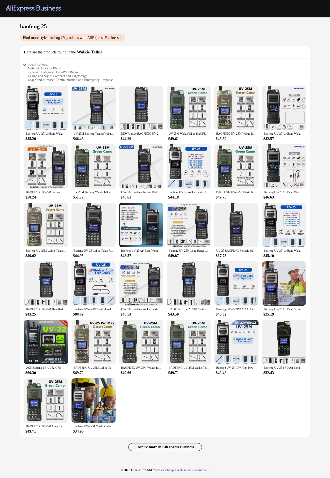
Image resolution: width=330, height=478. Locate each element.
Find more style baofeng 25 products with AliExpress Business (71, 38)
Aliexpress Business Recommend (187, 470)
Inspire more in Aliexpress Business (165, 447)
